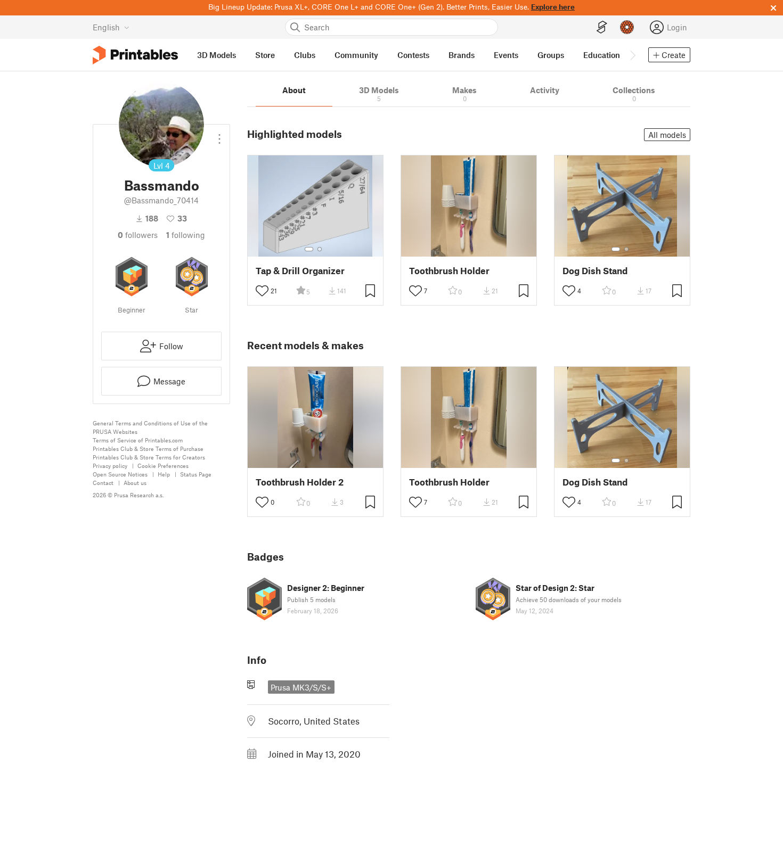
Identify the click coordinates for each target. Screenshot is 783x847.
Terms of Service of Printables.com (138, 440)
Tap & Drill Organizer (300, 271)
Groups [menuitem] (550, 55)
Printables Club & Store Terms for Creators (149, 457)
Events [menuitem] (506, 55)
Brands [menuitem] (461, 55)
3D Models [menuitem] (216, 55)
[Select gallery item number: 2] (319, 249)
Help (164, 474)
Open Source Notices (120, 474)
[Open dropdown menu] (219, 134)
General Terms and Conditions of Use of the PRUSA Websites (150, 427)
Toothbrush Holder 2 (300, 482)
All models (667, 134)
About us (135, 482)
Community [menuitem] (356, 55)
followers (138, 235)
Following (185, 235)
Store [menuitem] (265, 55)
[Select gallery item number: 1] (309, 249)
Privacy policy (110, 465)
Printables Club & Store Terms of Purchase (148, 448)
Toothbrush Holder (449, 271)
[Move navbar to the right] (632, 55)
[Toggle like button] (262, 290)
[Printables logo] (135, 55)
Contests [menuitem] (413, 55)
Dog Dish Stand (594, 271)
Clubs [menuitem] (304, 55)
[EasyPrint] (602, 27)
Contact (103, 482)
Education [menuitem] (601, 55)
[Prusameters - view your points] (627, 27)
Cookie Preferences (163, 465)
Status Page (195, 474)
